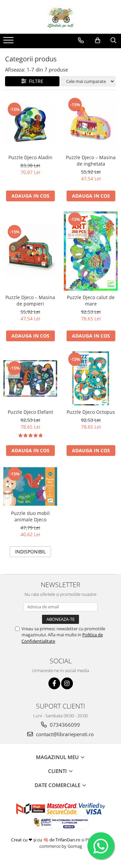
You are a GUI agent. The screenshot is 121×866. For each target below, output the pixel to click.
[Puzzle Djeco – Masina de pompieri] (30, 251)
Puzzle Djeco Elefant (30, 412)
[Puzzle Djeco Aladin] (30, 124)
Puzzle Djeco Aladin (30, 157)
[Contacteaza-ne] (80, 40)
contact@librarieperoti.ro (64, 734)
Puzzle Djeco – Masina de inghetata (91, 160)
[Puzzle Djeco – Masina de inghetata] (91, 124)
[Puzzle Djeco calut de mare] (91, 251)
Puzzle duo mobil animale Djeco (30, 516)
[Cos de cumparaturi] (97, 40)
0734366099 (64, 724)
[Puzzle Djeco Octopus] (91, 378)
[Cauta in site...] (113, 40)
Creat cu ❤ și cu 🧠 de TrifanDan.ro (46, 840)
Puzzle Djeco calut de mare (91, 300)
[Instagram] (67, 683)
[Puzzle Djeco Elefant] (30, 378)
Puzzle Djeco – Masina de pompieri (30, 300)
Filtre (34, 81)
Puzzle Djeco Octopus (91, 412)
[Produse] (9, 42)
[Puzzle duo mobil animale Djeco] (30, 486)
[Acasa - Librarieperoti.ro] (60, 17)
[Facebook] (54, 683)
